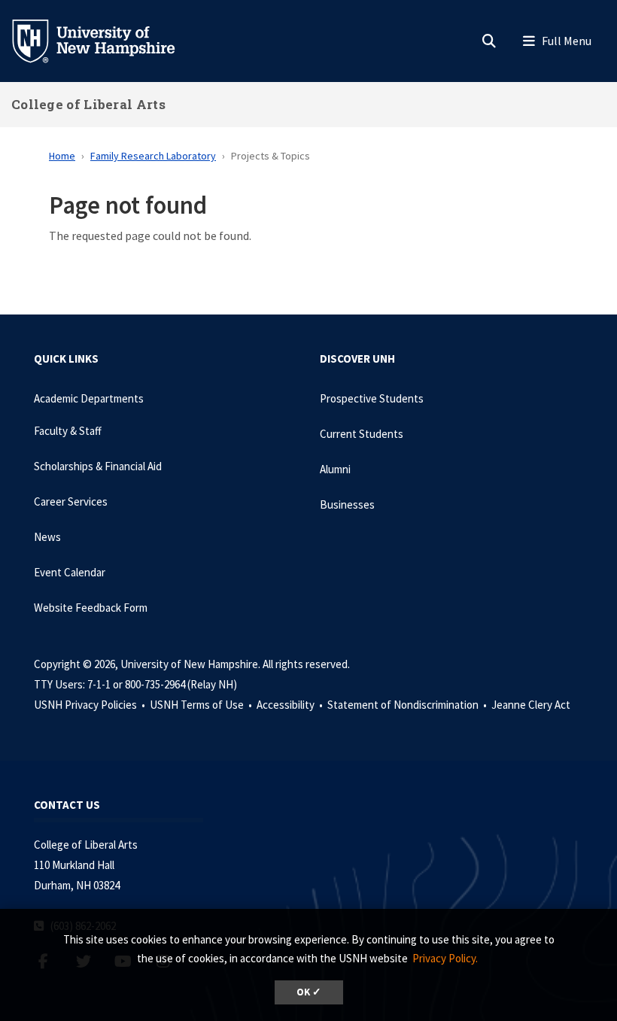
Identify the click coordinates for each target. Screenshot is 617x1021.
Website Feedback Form (90, 607)
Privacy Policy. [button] (445, 958)
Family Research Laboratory (153, 156)
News (47, 537)
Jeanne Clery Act (530, 704)
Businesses (347, 504)
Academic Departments (89, 398)
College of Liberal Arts (88, 104)
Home (62, 156)
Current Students (361, 434)
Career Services (71, 501)
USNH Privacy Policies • (90, 704)
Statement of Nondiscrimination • (408, 704)
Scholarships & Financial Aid (98, 466)
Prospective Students (372, 398)
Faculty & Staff (68, 431)
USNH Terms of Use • (202, 704)
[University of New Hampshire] (105, 39)
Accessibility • (291, 704)
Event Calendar (69, 572)
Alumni (335, 469)
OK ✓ (308, 992)
